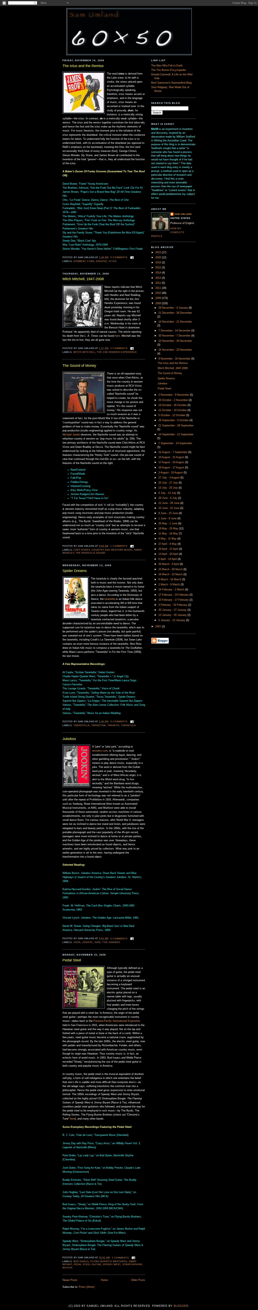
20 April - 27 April (168, 549)
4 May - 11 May (167, 538)
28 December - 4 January (173, 307)
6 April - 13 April (168, 559)
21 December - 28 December (175, 312)
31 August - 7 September (173, 452)
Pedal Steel (71, 960)
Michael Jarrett (71, 434)
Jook (77, 942)
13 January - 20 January (172, 615)
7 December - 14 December (174, 330)
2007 (158, 626)
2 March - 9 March (169, 584)
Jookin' (87, 942)
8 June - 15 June (168, 513)
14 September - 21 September (176, 434)
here (117, 335)
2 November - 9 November (174, 394)
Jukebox (69, 739)
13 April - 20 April (168, 554)
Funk (90, 261)
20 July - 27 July (168, 482)
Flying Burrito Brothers (109, 1261)
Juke (97, 942)
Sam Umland (183, 214)
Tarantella (82, 725)
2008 (158, 303)
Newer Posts (69, 1280)
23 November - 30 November (175, 341)
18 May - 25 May (168, 528)
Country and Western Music (112, 550)
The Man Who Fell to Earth (167, 65)
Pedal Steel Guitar (87, 1264)
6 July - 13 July (167, 493)
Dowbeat (80, 261)
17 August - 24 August (171, 462)
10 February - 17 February (173, 599)
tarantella (109, 599)
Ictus (113, 261)
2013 (158, 278)
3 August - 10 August (171, 472)
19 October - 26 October (172, 405)
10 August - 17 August (171, 467)
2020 (158, 257)
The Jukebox (111, 942)
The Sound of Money (79, 366)
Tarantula (128, 725)
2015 (158, 267)
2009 (158, 298)
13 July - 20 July (168, 487)
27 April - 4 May (168, 544)
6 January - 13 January (172, 620)
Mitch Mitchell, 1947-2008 (83, 279)
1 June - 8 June (167, 518)
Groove (101, 261)
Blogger (181, 1306)
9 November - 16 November (174, 358)
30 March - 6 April (169, 564)
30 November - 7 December (174, 335)
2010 (158, 293)
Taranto (113, 725)
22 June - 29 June (169, 503)
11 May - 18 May (168, 533)
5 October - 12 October (172, 415)
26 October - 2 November (173, 400)
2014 (158, 272)
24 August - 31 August (171, 457)
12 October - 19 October (172, 410)
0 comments (118, 257)
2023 (158, 252)
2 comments (118, 348)
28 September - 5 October (173, 420)
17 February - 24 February (173, 594)
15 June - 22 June (169, 508)
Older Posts (138, 1280)
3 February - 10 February (173, 604)
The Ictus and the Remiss (83, 66)
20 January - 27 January (172, 610)
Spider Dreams (74, 571)
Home (104, 1280)
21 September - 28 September (176, 425)
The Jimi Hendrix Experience (117, 352)
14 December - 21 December (175, 321)
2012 (158, 283)
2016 (158, 262)
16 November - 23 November (175, 349)
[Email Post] (131, 257)
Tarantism (98, 725)
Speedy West (112, 1264)
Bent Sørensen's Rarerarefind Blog (171, 82)
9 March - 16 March (170, 579)
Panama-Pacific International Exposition (116, 1021)
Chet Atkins (82, 550)
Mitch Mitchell (84, 352)
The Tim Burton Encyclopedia (168, 70)
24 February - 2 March (171, 589)
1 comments (118, 546)
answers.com (100, 750)
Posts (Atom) (86, 1287)
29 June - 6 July (168, 498)
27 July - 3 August (169, 477)
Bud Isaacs (81, 1261)
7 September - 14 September (175, 443)
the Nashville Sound (90, 553)
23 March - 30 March (170, 569)
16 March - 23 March (170, 574)
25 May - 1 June (168, 523)
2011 (158, 288)
